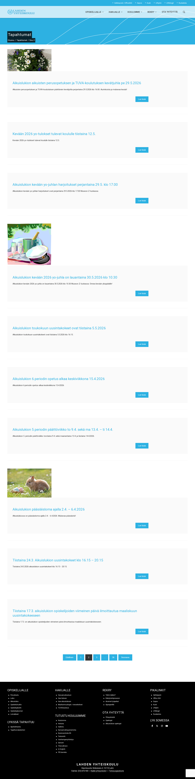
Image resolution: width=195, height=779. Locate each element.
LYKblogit (156, 711)
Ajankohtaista (15, 727)
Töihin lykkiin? (110, 695)
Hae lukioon (62, 698)
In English (61, 749)
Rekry (151, 12)
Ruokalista (157, 714)
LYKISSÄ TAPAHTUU (20, 722)
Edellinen (69, 657)
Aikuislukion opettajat (113, 724)
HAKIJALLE (62, 690)
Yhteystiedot (110, 717)
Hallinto (61, 727)
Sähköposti (157, 695)
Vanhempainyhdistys (66, 739)
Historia (61, 724)
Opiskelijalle (93, 12)
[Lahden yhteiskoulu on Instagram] (162, 726)
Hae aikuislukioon (64, 701)
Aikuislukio (14, 701)
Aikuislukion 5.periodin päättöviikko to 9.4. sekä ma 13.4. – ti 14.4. (63, 430)
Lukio (12, 698)
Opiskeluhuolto (15, 705)
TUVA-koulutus (63, 708)
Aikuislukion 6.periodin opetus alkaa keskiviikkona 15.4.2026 (59, 379)
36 (113, 657)
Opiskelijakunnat (16, 711)
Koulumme (134, 12)
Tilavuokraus (63, 746)
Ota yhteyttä (170, 12)
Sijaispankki (109, 705)
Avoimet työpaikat (112, 701)
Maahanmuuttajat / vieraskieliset (70, 705)
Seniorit (61, 743)
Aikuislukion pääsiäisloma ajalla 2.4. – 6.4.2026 (49, 509)
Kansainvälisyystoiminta (67, 730)
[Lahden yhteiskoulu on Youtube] (167, 726)
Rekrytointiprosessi (112, 698)
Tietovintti (61, 736)
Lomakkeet (14, 714)
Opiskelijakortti (15, 708)
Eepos (155, 701)
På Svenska (62, 752)
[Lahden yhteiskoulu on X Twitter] (157, 726)
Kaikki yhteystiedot (99, 771)
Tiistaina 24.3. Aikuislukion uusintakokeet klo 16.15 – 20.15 (58, 560)
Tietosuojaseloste (116, 771)
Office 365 (157, 698)
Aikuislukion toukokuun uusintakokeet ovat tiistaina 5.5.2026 (59, 328)
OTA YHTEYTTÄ (113, 712)
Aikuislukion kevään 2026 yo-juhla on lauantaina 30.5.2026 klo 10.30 (65, 277)
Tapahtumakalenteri (17, 730)
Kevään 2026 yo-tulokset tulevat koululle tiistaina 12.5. (54, 134)
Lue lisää (142, 99)
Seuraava (125, 657)
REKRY (107, 690)
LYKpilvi (156, 708)
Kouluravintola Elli (64, 733)
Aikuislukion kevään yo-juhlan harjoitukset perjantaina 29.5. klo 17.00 (65, 185)
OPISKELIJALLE (17, 690)
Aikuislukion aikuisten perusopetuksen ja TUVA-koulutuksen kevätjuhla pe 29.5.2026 (77, 83)
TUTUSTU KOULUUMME (70, 715)
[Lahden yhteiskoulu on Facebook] (152, 726)
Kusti (155, 705)
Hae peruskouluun (64, 695)
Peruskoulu (14, 695)
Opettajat (108, 720)
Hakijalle (114, 12)
